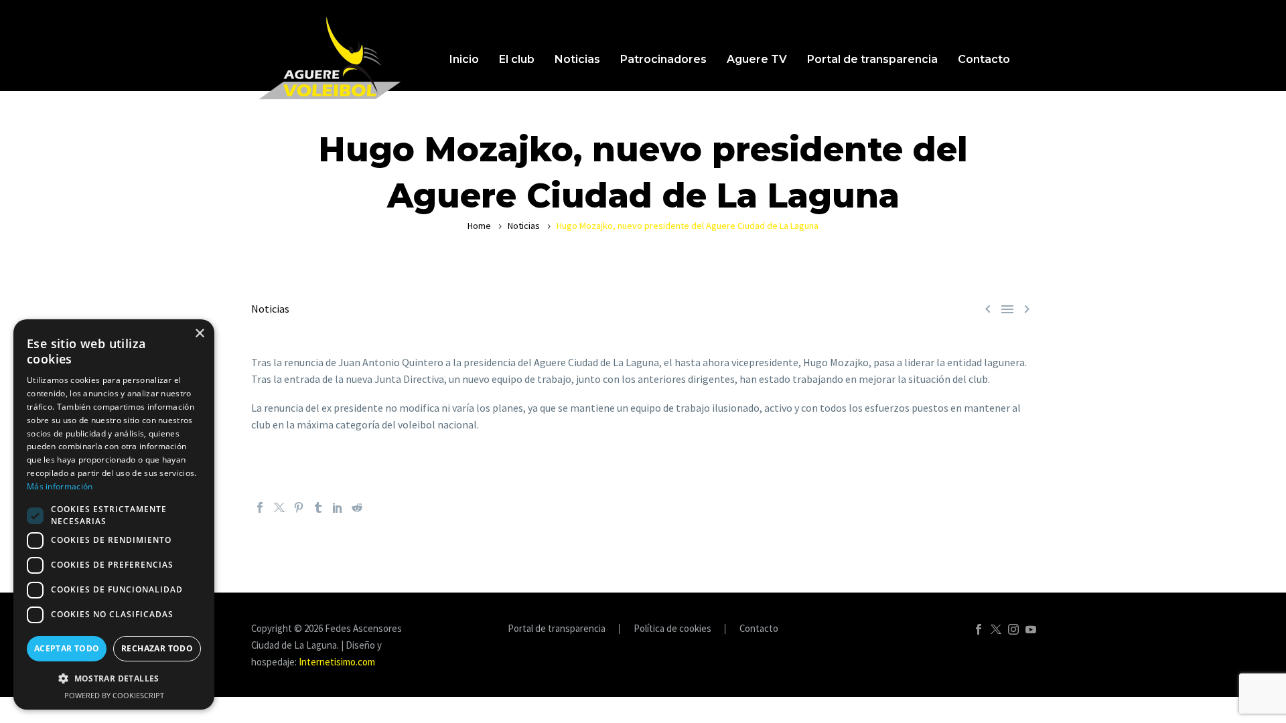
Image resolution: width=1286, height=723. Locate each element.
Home (479, 226)
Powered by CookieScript (114, 695)
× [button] (199, 334)
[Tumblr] (318, 507)
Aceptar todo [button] (67, 648)
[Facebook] (260, 507)
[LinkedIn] (337, 507)
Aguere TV (757, 59)
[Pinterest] (298, 507)
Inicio (464, 59)
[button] (114, 678)
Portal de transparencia (872, 59)
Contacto (984, 59)
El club (516, 59)
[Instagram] (1013, 629)
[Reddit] (357, 507)
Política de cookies (672, 629)
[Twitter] (279, 507)
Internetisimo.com (337, 661)
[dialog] (113, 514)
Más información (60, 486)
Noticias (577, 59)
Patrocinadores (663, 59)
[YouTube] (1030, 629)
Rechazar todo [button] (157, 648)
